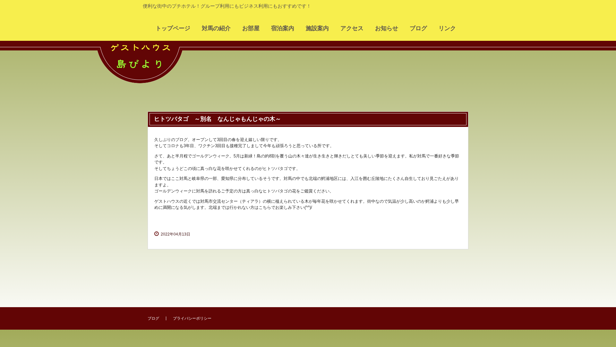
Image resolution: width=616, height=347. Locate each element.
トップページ (173, 28)
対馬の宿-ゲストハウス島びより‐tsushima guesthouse (144, 72)
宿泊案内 (282, 28)
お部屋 (251, 28)
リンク (447, 28)
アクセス (352, 28)
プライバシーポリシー (192, 318)
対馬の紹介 (216, 28)
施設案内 (317, 28)
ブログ (418, 28)
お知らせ (386, 28)
